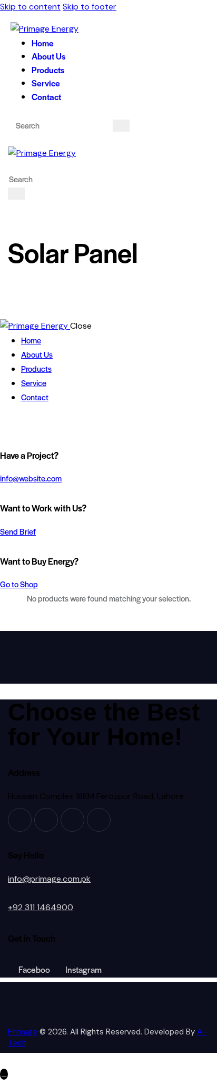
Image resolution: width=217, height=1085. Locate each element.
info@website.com (31, 478)
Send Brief (18, 531)
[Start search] (121, 126)
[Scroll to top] (4, 1074)
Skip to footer (89, 6)
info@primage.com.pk (49, 878)
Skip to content (30, 6)
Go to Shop (19, 583)
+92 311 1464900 (40, 907)
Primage (22, 1032)
